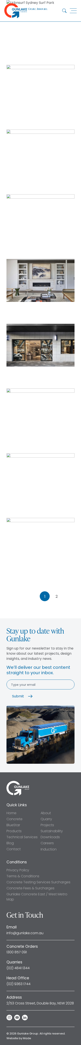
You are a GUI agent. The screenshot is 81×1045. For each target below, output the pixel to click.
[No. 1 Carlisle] (40, 261)
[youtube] (17, 1017)
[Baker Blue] (40, 326)
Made (27, 1038)
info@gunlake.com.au (24, 933)
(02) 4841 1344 (18, 968)
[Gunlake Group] (17, 782)
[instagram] (9, 1017)
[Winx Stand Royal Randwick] (40, 131)
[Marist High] (40, 196)
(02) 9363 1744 (18, 984)
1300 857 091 (16, 952)
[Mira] (40, 520)
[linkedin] (25, 1017)
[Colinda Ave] (40, 67)
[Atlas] (40, 390)
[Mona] (40, 455)
